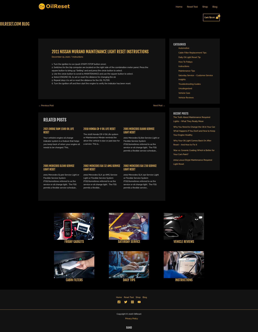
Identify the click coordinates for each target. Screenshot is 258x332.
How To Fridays (185, 62)
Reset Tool (192, 6)
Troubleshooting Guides (189, 84)
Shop (205, 6)
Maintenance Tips (186, 71)
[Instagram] (132, 301)
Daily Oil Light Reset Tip (189, 57)
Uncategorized (185, 88)
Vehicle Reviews (186, 97)
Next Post (159, 105)
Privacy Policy (131, 318)
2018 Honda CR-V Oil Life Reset (99, 129)
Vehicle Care (184, 93)
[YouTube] (139, 301)
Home (179, 6)
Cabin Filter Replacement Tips (192, 53)
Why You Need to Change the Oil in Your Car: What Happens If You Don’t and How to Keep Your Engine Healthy (194, 131)
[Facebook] (119, 301)
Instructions (77, 57)
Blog (214, 6)
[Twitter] (125, 301)
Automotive (183, 48)
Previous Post (46, 105)
